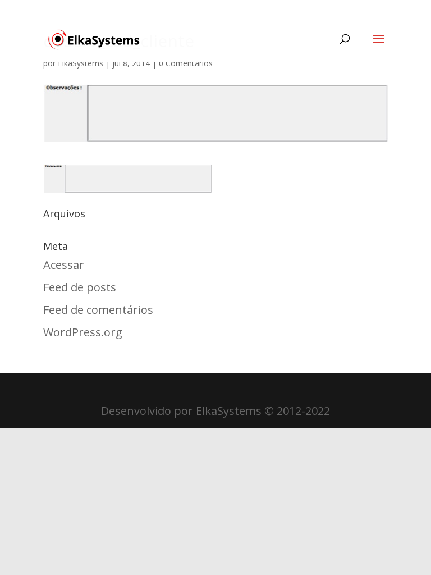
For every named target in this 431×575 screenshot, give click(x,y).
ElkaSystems (80, 63)
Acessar (63, 264)
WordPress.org (82, 332)
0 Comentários (186, 63)
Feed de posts (79, 287)
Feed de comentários (98, 309)
